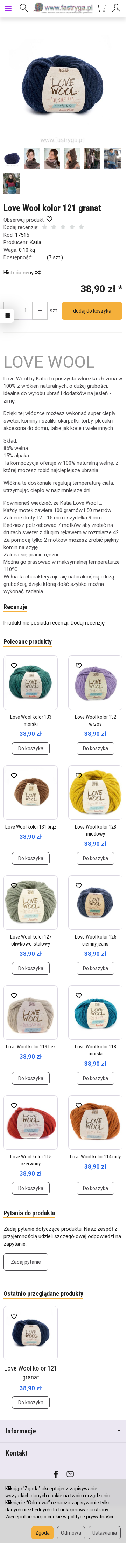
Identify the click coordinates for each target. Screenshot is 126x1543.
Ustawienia (104, 1533)
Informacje (21, 1431)
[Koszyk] (101, 8)
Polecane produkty (28, 641)
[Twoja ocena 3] (63, 227)
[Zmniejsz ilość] (40, 311)
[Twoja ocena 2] (53, 227)
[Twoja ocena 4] (72, 227)
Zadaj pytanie (26, 1262)
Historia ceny (19, 272)
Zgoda (42, 1533)
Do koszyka (30, 748)
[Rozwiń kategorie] (8, 8)
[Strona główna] (63, 8)
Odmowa (71, 1533)
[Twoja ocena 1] (44, 227)
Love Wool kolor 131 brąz (30, 827)
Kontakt (17, 1453)
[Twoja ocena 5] (81, 227)
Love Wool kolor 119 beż (31, 1047)
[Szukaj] (23, 8)
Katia (35, 242)
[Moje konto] (117, 8)
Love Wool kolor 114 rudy (95, 1156)
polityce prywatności (90, 1516)
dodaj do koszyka (92, 311)
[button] (62, 85)
